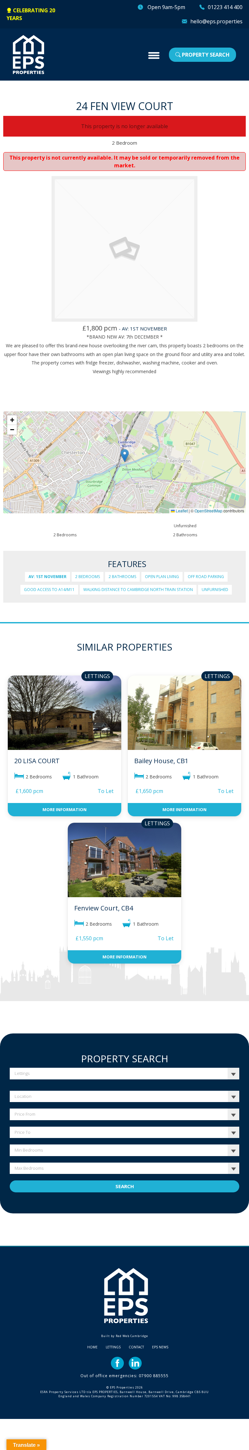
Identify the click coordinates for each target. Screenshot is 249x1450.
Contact (136, 1347)
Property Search (205, 54)
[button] (125, 455)
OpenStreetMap (208, 510)
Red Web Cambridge (132, 1336)
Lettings (113, 1347)
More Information (64, 809)
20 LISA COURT (37, 760)
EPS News (160, 1347)
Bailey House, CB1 (161, 760)
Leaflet (181, 510)
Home (92, 1347)
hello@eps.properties (216, 21)
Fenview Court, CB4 (103, 908)
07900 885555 (154, 1375)
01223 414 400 (225, 7)
